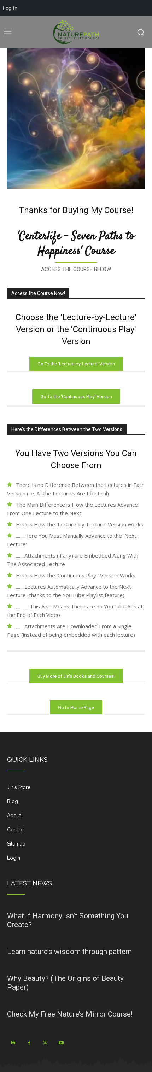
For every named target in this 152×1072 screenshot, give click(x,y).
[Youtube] (61, 1043)
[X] (45, 1043)
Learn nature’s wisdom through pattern (69, 951)
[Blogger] (13, 1043)
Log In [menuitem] (10, 8)
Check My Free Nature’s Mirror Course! (70, 1014)
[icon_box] (76, 790)
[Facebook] (29, 1043)
